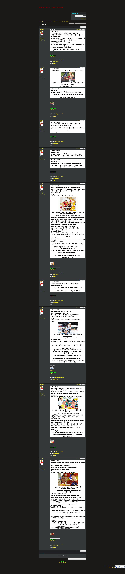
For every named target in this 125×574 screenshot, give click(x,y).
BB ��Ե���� (56, 61)
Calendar (61, 7)
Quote (84, 29)
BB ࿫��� (54, 63)
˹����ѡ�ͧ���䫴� (59, 113)
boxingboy (42, 29)
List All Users (48, 7)
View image (52, 106)
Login (84, 16)
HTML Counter (52, 56)
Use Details (58, 7)
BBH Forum (50, 21)
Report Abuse (112, 567)
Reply (81, 29)
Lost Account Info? (82, 19)
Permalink (78, 29)
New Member (83, 18)
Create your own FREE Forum (108, 565)
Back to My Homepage (43, 21)
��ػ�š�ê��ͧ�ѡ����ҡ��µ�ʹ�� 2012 (62, 21)
